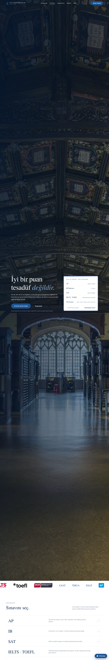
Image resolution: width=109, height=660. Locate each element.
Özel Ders (52, 3)
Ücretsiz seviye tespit (21, 306)
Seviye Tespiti (97, 3)
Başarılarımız (60, 3)
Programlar (38, 306)
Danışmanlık (44, 3)
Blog (74, 3)
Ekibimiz (69, 3)
